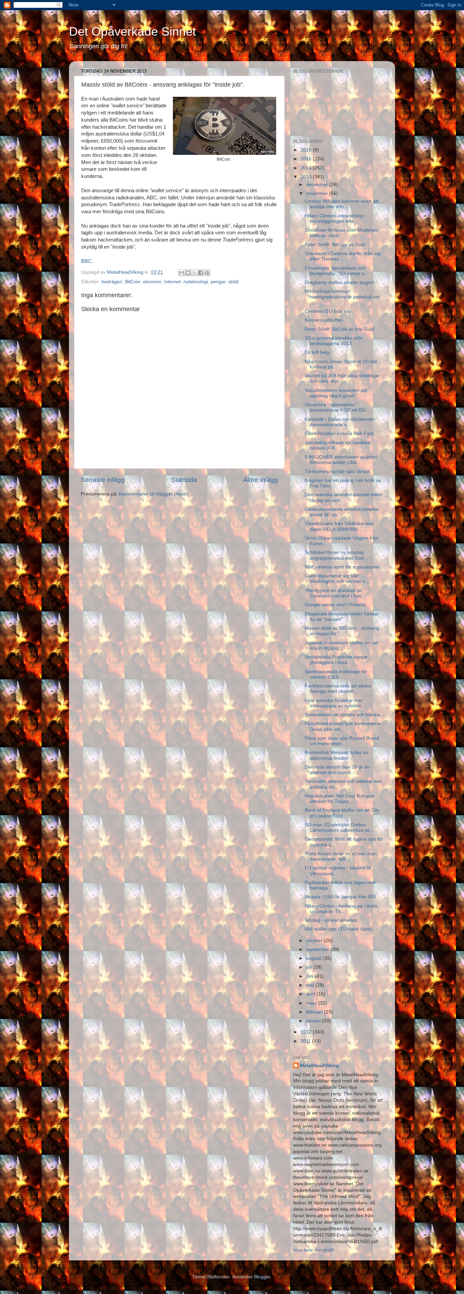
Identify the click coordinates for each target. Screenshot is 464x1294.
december (317, 184)
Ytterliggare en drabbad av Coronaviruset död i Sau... (335, 593)
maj (310, 985)
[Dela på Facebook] (200, 272)
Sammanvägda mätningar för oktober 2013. (336, 674)
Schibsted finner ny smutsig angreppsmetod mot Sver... (336, 555)
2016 (307, 149)
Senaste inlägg (103, 479)
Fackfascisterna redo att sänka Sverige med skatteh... (338, 688)
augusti (314, 958)
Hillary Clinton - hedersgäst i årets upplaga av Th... (341, 908)
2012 (307, 1032)
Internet (172, 281)
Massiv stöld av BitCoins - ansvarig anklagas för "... (342, 631)
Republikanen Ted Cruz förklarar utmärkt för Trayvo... (340, 798)
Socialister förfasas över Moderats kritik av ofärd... (341, 233)
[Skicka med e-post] (181, 272)
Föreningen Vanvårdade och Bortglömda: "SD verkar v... (336, 271)
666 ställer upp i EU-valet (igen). (339, 929)
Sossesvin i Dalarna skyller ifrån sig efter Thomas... (342, 256)
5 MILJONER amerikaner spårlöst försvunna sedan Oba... (341, 459)
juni (310, 976)
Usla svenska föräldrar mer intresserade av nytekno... (335, 703)
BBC (86, 261)
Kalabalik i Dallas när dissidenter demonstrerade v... (339, 422)
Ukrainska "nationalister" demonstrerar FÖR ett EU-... (338, 407)
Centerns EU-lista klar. (329, 311)
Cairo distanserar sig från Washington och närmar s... (337, 578)
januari (314, 1020)
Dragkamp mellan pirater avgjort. (340, 282)
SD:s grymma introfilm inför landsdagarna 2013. (334, 341)
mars (312, 1003)
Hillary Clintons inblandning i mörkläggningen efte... (335, 218)
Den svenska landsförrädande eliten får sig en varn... (343, 497)
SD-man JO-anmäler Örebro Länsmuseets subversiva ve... (339, 827)
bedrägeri (112, 281)
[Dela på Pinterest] (207, 272)
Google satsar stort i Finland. (336, 604)
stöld (233, 281)
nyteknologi (195, 281)
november (317, 193)
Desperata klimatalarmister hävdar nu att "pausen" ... (342, 616)
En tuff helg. (318, 352)
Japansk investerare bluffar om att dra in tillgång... (341, 645)
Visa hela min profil (313, 1250)
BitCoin (132, 281)
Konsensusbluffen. (324, 320)
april (311, 993)
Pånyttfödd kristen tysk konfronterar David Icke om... (343, 726)
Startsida (184, 479)
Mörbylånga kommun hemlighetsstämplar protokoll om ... (342, 297)
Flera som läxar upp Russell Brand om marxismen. (342, 741)
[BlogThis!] (187, 272)
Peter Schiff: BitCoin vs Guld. (336, 244)
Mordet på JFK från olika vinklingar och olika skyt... (342, 378)
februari (315, 1011)
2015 (307, 158)
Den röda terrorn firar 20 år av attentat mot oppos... (337, 770)
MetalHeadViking (319, 1065)
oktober (315, 940)
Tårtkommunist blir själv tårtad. (338, 471)
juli (309, 967)
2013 (307, 176)
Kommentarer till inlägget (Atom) (154, 494)
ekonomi (152, 281)
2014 (307, 167)
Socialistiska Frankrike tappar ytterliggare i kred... (336, 659)
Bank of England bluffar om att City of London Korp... (342, 813)
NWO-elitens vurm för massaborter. (343, 567)
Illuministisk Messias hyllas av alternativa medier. (336, 755)
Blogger (262, 1276)
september (318, 949)
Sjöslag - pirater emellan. (331, 920)
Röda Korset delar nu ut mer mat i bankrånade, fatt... (341, 856)
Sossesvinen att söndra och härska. (343, 714)
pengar (218, 281)
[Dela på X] (194, 272)
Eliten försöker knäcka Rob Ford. (340, 433)
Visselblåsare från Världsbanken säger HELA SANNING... (339, 526)
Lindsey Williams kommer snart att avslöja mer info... (341, 204)
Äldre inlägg (260, 479)
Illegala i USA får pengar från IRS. (341, 896)
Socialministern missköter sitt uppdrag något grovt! (336, 393)
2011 (306, 1041)
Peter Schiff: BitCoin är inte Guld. (340, 329)
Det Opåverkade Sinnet (132, 31)
